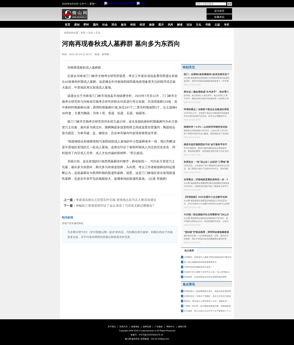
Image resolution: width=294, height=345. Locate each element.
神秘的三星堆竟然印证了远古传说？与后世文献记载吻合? (115, 205)
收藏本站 (219, 16)
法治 (189, 24)
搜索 (229, 4)
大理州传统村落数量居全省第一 (198, 267)
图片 (161, 24)
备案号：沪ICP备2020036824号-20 (147, 335)
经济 (142, 24)
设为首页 (219, 10)
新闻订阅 (182, 326)
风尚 (170, 24)
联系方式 (123, 326)
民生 (114, 24)
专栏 (226, 24)
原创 (77, 24)
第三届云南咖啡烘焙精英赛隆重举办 (200, 262)
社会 (105, 24)
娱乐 (123, 24)
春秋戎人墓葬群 (98, 187)
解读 (180, 24)
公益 (217, 24)
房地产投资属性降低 (72, 223)
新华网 (105, 54)
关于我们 (112, 326)
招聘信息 (147, 326)
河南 (83, 187)
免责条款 (135, 326)
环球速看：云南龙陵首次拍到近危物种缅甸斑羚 (205, 277)
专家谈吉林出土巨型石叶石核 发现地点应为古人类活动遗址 (116, 200)
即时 (86, 24)
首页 (67, 24)
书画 (208, 24)
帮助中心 (170, 326)
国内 (95, 24)
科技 (133, 24)
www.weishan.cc (149, 331)
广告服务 (159, 326)
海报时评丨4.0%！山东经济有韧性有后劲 (205, 126)
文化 (198, 24)
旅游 (151, 24)
